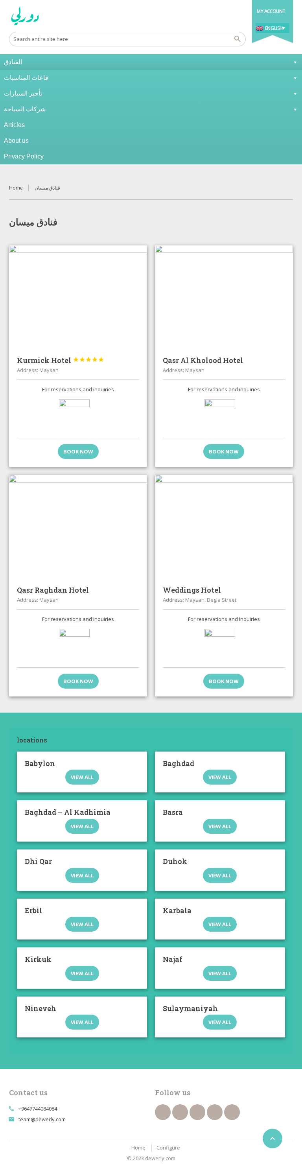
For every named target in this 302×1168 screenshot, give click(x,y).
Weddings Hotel (192, 590)
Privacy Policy (24, 156)
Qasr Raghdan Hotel (53, 590)
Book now (78, 451)
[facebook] (163, 1112)
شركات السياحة (25, 109)
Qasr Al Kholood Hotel (203, 360)
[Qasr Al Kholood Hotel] (224, 296)
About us (16, 140)
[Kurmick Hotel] (78, 296)
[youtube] (197, 1112)
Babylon (40, 763)
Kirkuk (38, 959)
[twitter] (180, 1112)
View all (82, 777)
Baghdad (178, 763)
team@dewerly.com (42, 1119)
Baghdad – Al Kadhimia (67, 812)
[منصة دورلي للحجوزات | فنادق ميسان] (25, 16)
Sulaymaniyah (190, 1008)
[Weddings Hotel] (224, 526)
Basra (173, 812)
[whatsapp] (215, 1112)
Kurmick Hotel (60, 360)
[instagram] (232, 1112)
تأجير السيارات (23, 93)
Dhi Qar (38, 861)
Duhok (175, 861)
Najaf (172, 959)
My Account (271, 11)
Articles (14, 125)
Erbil (33, 910)
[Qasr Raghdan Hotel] (78, 526)
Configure (168, 1147)
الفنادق (13, 62)
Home (16, 187)
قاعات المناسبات (26, 77)
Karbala (177, 910)
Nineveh (40, 1008)
